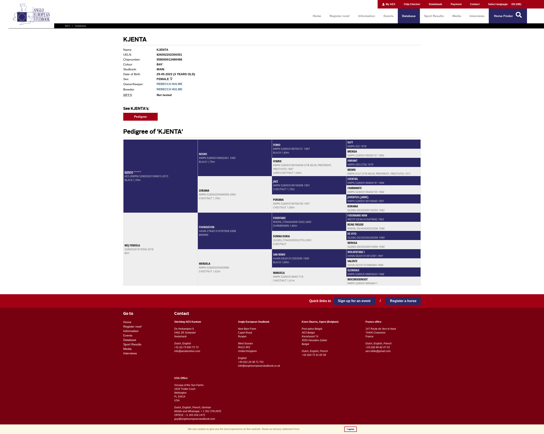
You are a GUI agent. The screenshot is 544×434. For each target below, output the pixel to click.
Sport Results (434, 16)
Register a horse (403, 301)
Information (366, 16)
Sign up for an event (354, 301)
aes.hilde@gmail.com (378, 351)
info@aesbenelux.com (187, 351)
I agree (350, 429)
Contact (475, 4)
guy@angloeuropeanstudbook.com (194, 418)
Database (409, 16)
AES (68, 25)
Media (456, 16)
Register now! (340, 16)
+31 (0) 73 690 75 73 (186, 347)
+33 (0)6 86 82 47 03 (378, 347)
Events (389, 16)
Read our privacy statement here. (281, 429)
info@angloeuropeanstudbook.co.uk (259, 365)
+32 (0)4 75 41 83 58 (314, 354)
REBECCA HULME (169, 84)
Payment (456, 4)
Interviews (477, 16)
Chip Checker (412, 4)
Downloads (435, 4)
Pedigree (140, 116)
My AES (390, 4)
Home (317, 16)
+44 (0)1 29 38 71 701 (251, 361)
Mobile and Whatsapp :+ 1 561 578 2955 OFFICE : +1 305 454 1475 (197, 413)
